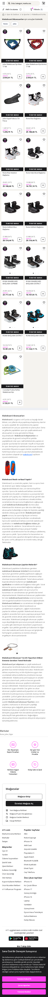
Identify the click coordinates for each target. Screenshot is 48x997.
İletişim (5, 842)
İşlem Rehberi (7, 866)
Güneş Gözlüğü (30, 893)
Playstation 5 (29, 853)
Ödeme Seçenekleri (10, 859)
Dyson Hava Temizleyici (33, 912)
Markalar (5, 838)
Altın (25, 834)
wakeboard (27, 454)
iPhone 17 (28, 889)
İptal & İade (6, 862)
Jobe (14, 24)
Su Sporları (26, 14)
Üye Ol (4, 851)
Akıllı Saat (28, 845)
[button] (10, 273)
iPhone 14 (28, 842)
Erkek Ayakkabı (30, 865)
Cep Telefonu (29, 872)
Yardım (5, 855)
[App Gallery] (31, 938)
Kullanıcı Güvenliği (9, 870)
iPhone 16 (28, 897)
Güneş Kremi (29, 909)
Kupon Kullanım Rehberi (11, 882)
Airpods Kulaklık (30, 849)
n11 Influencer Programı (11, 889)
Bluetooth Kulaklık (31, 861)
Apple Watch (29, 857)
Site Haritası (7, 878)
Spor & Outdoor (13, 14)
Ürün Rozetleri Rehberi (11, 885)
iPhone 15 (28, 882)
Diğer (11, 734)
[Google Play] (16, 938)
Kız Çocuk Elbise (30, 885)
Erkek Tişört (28, 868)
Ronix (5, 24)
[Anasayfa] (3, 14)
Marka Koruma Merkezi (11, 834)
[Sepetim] (43, 3)
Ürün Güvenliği (8, 874)
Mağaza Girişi (24, 796)
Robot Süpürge (30, 838)
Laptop (26, 901)
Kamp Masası (29, 920)
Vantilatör (28, 905)
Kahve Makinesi (30, 916)
